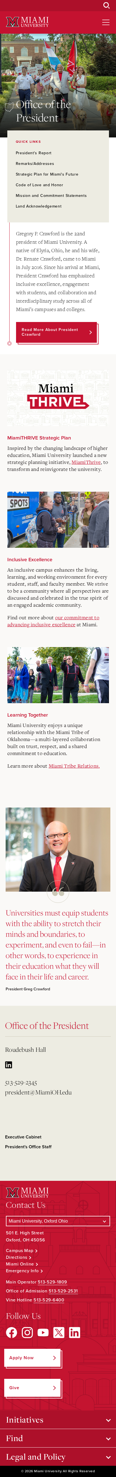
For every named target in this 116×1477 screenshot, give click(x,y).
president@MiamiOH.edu (38, 1092)
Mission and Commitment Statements (51, 195)
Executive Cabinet (23, 1137)
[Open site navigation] (106, 22)
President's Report (34, 153)
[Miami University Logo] (27, 22)
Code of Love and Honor (39, 185)
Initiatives (25, 1419)
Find (14, 1438)
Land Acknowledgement (39, 206)
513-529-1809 (52, 1282)
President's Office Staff (28, 1147)
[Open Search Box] (106, 5)
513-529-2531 (63, 1291)
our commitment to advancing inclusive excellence (53, 621)
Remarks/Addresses (35, 163)
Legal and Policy (36, 1456)
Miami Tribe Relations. (74, 765)
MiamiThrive (86, 462)
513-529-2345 (21, 1082)
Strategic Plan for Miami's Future (47, 174)
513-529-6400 (49, 1300)
